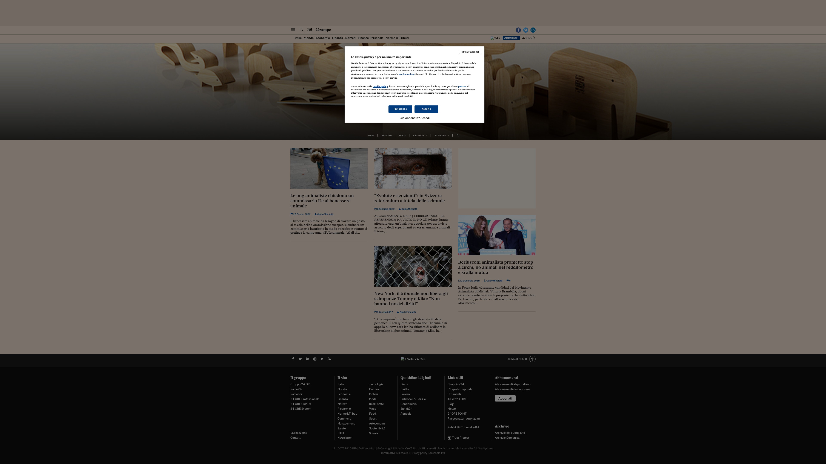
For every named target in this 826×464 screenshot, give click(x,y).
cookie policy (406, 74)
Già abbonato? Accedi (415, 118)
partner (462, 86)
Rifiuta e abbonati (470, 51)
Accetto (426, 109)
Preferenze (400, 109)
